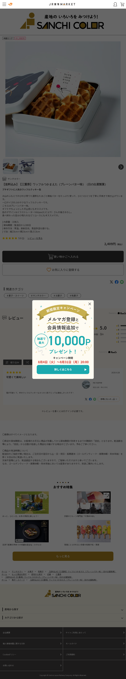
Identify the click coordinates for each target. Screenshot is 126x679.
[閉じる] (89, 303)
